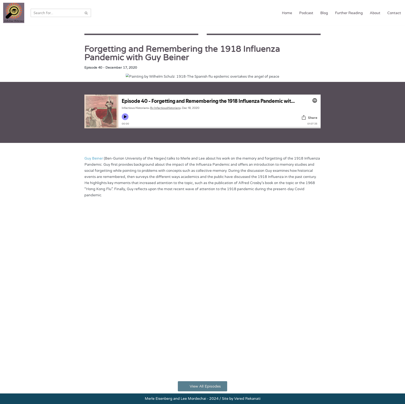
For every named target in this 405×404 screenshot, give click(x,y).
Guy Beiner (93, 158)
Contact (394, 13)
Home (287, 13)
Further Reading (349, 13)
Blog (324, 13)
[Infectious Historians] (13, 13)
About (375, 13)
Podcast (306, 13)
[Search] (86, 13)
